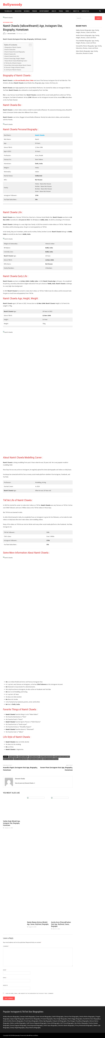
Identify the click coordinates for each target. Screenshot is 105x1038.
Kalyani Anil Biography (59, 1021)
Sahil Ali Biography (57, 1016)
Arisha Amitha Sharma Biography (13, 1021)
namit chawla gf (8, 759)
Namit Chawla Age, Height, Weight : (15, 58)
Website (5, 985)
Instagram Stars (8, 22)
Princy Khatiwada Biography (83, 1025)
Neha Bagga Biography (75, 1019)
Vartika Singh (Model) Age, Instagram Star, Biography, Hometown (11, 823)
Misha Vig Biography (45, 1021)
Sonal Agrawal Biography (35, 1025)
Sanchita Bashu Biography (66, 1025)
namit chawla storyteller (51, 759)
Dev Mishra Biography (81, 1023)
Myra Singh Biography (60, 1019)
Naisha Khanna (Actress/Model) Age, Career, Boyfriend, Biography (37, 923)
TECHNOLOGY (8, 11)
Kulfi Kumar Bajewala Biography (36, 1023)
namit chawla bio (33, 756)
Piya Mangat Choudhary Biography (78, 1021)
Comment (6, 946)
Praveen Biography (47, 1019)
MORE (67, 11)
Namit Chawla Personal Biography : (15, 52)
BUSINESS (27, 11)
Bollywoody (12, 4)
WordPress (30, 1035)
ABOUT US (76, 11)
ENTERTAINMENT (44, 11)
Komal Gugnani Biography (18, 1025)
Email (5, 977)
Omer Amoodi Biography (43, 1016)
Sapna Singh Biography (17, 1019)
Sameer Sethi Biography (27, 1016)
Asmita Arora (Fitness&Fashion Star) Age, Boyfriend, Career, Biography (61, 924)
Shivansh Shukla (11, 33)
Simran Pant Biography (71, 1016)
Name (5, 970)
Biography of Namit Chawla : (13, 47)
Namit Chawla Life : (10, 54)
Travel (61, 11)
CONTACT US (85, 11)
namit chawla (12, 756)
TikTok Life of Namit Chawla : (13, 63)
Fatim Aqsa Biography (50, 1025)
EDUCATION (18, 11)
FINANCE (34, 11)
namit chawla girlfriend (20, 759)
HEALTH (54, 11)
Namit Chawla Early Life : (12, 56)
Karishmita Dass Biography (91, 1019)
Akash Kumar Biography (32, 1019)
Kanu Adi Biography (53, 1023)
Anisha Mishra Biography (87, 1016)
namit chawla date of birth (62, 756)
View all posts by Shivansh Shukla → (25, 783)
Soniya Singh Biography (17, 1028)
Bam (36, 1035)
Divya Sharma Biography (33, 1028)
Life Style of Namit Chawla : (13, 70)
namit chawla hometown (35, 759)
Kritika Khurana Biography (11, 1016)
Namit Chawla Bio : (10, 49)
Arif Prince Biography (67, 1023)
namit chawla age (22, 756)
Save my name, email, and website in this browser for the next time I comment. (30, 993)
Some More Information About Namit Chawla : (18, 65)
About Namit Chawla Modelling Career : (16, 61)
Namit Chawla (39, 135)
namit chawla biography (46, 756)
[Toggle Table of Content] (29, 44)
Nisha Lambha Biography (18, 1023)
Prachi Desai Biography (31, 1021)
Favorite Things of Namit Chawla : (15, 67)
